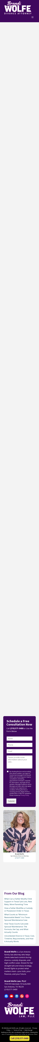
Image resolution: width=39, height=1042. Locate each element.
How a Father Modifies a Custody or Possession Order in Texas (19, 128)
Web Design (28, 1030)
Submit (11, 801)
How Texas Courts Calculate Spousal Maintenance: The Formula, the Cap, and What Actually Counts (19, 269)
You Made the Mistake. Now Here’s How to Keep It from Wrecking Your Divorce (19, 602)
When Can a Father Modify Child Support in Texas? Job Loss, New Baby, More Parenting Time (18, 58)
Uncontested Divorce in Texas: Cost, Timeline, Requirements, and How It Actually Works (19, 939)
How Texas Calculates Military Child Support (19, 472)
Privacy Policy (25, 795)
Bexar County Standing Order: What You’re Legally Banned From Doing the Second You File (19, 408)
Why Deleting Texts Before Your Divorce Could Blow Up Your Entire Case (17, 669)
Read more (22, 88)
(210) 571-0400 (16, 728)
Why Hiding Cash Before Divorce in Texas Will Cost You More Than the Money (18, 537)
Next (17, 709)
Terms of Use (18, 1030)
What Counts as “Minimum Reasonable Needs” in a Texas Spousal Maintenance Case (19, 197)
